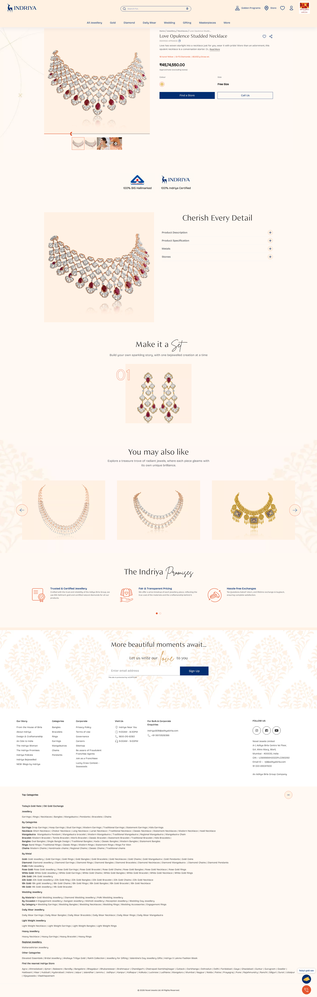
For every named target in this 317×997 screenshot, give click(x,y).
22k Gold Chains (122, 879)
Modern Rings (86, 844)
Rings (36, 816)
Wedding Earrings (47, 904)
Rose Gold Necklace (156, 869)
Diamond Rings (84, 862)
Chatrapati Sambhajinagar (160, 968)
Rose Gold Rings (177, 869)
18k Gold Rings (80, 883)
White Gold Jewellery (46, 873)
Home (162, 31)
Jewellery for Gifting (117, 958)
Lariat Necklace (98, 831)
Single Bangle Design (58, 841)
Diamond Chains (197, 862)
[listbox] (97, 142)
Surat (281, 972)
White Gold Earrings (69, 873)
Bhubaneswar (107, 968)
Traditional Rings (52, 844)
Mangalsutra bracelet (74, 834)
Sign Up (194, 671)
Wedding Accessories (132, 904)
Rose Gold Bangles (133, 869)
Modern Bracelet (41, 837)
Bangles (58, 816)
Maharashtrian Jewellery (35, 947)
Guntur (259, 968)
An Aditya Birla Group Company (270, 774)
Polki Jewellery (36, 866)
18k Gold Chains (61, 883)
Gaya (237, 968)
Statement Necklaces (164, 831)
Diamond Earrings (64, 862)
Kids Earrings (156, 827)
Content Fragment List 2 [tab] (160, 613)
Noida (210, 972)
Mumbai (190, 972)
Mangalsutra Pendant (49, 834)
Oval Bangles (38, 841)
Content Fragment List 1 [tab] (157, 613)
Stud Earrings (73, 827)
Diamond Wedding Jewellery (80, 897)
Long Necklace (80, 831)
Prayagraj (228, 972)
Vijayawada (29, 975)
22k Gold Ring (62, 879)
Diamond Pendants (218, 862)
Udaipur (290, 972)
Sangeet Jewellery (73, 901)
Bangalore (79, 968)
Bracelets (97, 816)
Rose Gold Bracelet (90, 869)
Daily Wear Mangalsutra (150, 915)
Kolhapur (132, 972)
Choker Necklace (61, 831)
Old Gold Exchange (53, 806)
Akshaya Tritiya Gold (74, 958)
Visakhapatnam (47, 975)
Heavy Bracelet (68, 936)
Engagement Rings (156, 904)
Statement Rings (104, 844)
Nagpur (200, 972)
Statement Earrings (136, 827)
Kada (97, 841)
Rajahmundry (250, 972)
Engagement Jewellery (50, 901)
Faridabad (226, 968)
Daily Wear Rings (126, 915)
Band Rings (35, 844)
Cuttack (180, 968)
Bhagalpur (92, 968)
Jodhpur (110, 972)
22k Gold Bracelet (102, 879)
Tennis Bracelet (61, 837)
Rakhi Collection (96, 958)
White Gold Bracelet (137, 873)
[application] (97, 81)
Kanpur (121, 972)
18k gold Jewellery (42, 883)
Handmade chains (58, 848)
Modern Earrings (92, 827)
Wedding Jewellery (32, 892)
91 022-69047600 (262, 766)
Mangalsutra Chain (175, 834)
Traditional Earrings (113, 827)
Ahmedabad (35, 968)
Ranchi (263, 972)
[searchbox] (156, 8)
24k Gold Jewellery (43, 876)
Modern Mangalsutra (99, 834)
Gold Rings (67, 859)
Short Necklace (41, 831)
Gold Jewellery (36, 859)
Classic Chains (96, 848)
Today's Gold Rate (31, 806)
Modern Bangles (129, 841)
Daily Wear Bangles (55, 915)
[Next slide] (295, 510)
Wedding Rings (111, 904)
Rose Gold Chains (112, 869)
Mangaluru (178, 972)
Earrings (26, 816)
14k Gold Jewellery (42, 886)
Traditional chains (115, 848)
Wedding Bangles (68, 904)
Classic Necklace (142, 831)
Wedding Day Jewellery (142, 901)
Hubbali (45, 972)
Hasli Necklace (208, 831)
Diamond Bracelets (125, 862)
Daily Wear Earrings (32, 915)
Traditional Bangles (81, 841)
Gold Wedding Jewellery (50, 897)
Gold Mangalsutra (152, 859)
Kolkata (143, 972)
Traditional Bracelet (141, 837)
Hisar (36, 972)
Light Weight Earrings (59, 925)
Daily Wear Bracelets (79, 915)
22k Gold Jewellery (43, 879)
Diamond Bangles (104, 862)
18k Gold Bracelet (119, 883)
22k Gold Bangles (81, 879)
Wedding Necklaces (90, 904)
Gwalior (282, 968)
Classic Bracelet (97, 837)
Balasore (57, 968)
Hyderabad (58, 972)
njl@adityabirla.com (275, 761)
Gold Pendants (172, 859)
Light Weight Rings (107, 925)
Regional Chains (78, 848)
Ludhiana (165, 972)
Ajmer (47, 968)
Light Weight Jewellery (34, 920)
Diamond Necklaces (149, 862)
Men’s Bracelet (79, 837)
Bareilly (68, 968)
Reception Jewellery (116, 901)
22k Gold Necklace (143, 879)
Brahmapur (123, 968)
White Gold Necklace (161, 873)
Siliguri (272, 972)
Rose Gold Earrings (67, 869)
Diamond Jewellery (43, 862)
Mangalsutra (71, 816)
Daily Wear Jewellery (33, 909)
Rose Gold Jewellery (44, 869)
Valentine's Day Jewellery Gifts (146, 958)
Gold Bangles (82, 859)
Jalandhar (89, 972)
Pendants (85, 816)
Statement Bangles (150, 841)
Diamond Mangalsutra (174, 862)
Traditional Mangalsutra (125, 834)
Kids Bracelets (162, 837)
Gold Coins (187, 859)
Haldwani (27, 972)
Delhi (216, 968)
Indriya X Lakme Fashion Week (180, 958)
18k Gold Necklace (141, 883)
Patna (218, 972)
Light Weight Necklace (34, 925)
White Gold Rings (184, 873)
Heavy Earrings (49, 936)
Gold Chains (134, 859)
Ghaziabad (247, 968)
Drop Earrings (39, 827)
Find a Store (187, 95)
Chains (107, 816)
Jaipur (78, 972)
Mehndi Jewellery (94, 901)
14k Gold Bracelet (62, 886)
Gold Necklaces (117, 859)
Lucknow (153, 972)
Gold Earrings (53, 859)
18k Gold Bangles (99, 883)
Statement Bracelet (118, 837)
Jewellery (171, 31)
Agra (24, 968)
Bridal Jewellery (52, 958)
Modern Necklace (188, 831)
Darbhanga (193, 968)
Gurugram (270, 968)
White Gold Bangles (114, 873)
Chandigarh (137, 968)
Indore (69, 972)
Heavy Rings (84, 936)
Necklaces (183, 31)
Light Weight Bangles (84, 925)
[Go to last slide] (22, 510)
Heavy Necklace (30, 936)
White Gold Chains (92, 873)
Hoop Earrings (56, 827)
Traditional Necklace (120, 831)
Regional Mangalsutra (151, 834)
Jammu (100, 972)
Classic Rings (70, 844)
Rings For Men (123, 844)
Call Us (245, 95)
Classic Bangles (110, 841)
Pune (238, 972)
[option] (78, 143)
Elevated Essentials (32, 958)
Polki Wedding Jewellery (110, 897)
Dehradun (206, 968)
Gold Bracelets (99, 859)
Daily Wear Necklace (104, 915)
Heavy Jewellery (30, 931)
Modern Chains (38, 848)
